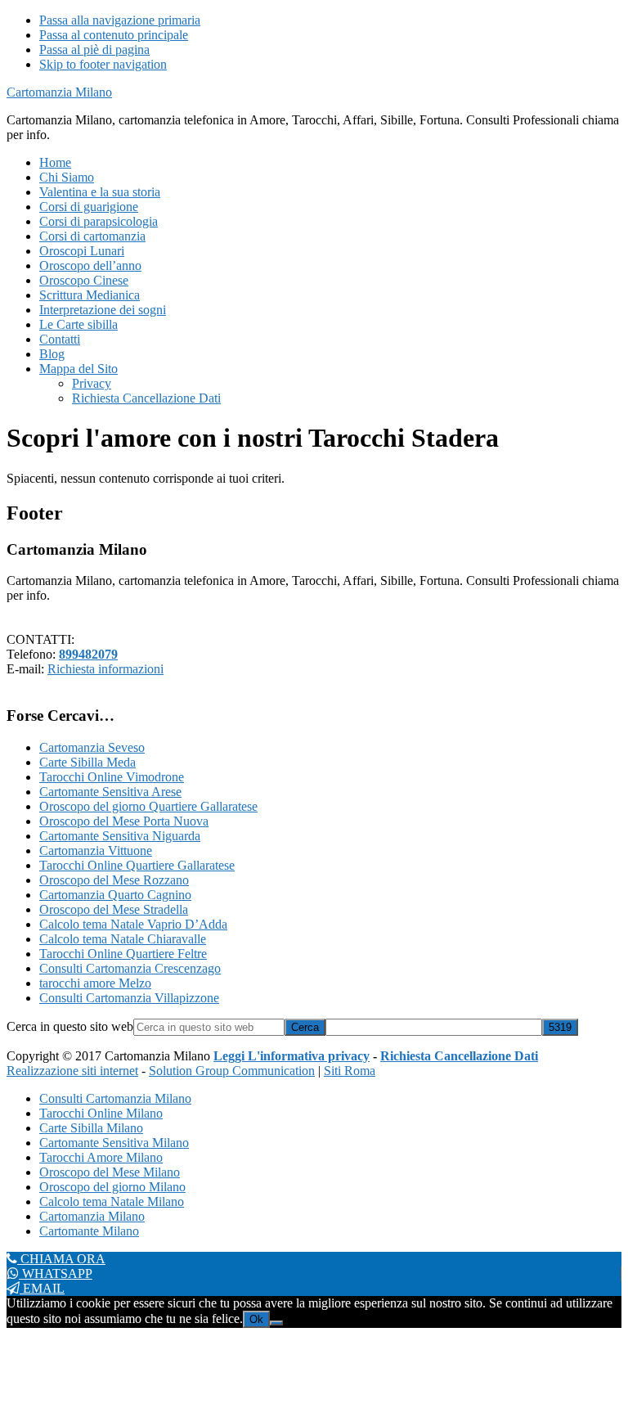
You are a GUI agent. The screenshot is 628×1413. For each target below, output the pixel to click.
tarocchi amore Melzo (95, 983)
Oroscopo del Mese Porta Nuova (124, 821)
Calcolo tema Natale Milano (111, 1201)
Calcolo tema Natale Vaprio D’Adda (133, 924)
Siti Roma (349, 1071)
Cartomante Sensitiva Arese (110, 792)
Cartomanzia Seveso (92, 747)
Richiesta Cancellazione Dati (459, 1056)
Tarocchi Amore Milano (101, 1157)
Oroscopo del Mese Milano (109, 1172)
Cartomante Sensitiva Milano (114, 1143)
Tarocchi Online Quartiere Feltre (123, 954)
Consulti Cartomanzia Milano (115, 1098)
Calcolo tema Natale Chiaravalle (122, 939)
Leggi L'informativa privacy (291, 1056)
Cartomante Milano (89, 1231)
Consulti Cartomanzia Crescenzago (130, 968)
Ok (256, 1319)
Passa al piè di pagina (94, 49)
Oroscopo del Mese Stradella (113, 909)
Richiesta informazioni (105, 669)
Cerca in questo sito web (70, 1026)
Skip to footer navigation (103, 64)
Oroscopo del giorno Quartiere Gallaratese (148, 806)
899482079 (88, 654)
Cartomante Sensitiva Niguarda (119, 836)
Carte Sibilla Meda (87, 762)
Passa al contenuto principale (113, 35)
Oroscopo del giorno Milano (112, 1187)
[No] (276, 1323)
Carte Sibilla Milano (91, 1128)
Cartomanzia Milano (59, 92)
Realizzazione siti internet (72, 1071)
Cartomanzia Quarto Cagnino (115, 895)
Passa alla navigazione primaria (119, 20)
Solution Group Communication (232, 1071)
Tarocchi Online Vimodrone (111, 777)
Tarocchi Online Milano (101, 1113)
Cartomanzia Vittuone (95, 850)
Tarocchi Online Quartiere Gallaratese (137, 865)
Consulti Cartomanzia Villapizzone (129, 998)
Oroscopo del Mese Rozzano (114, 880)
